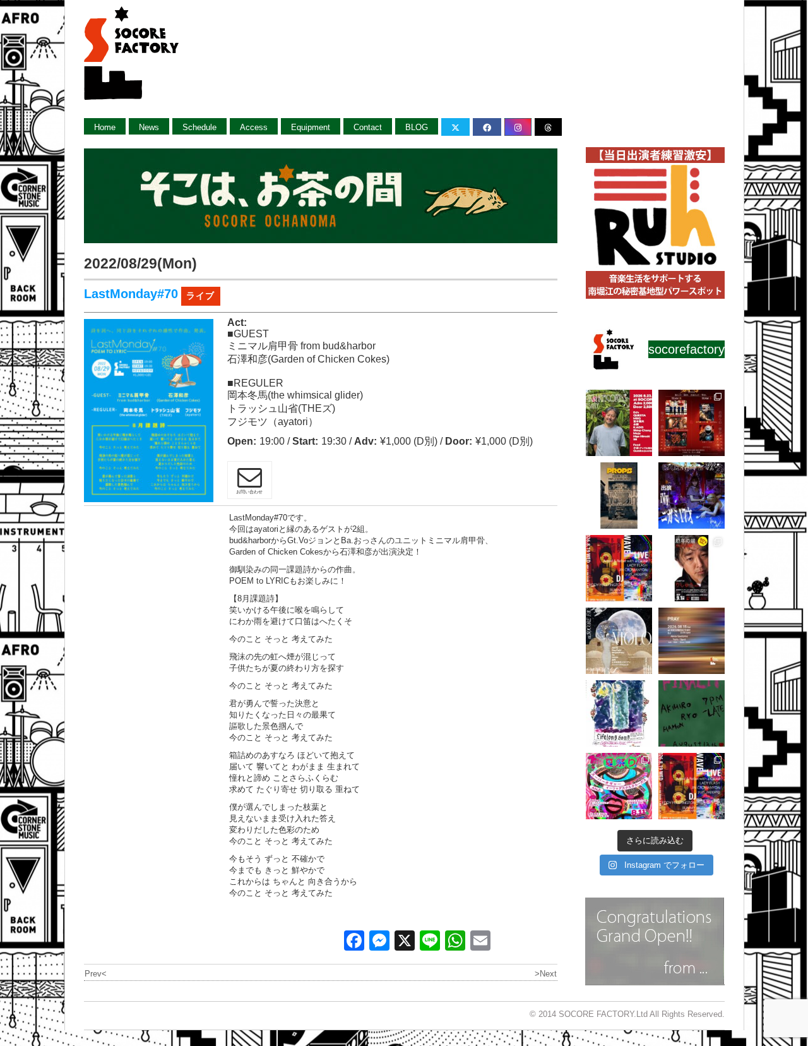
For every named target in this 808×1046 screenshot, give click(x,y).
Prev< (96, 973)
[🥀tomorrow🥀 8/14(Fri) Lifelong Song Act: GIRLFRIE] (619, 713)
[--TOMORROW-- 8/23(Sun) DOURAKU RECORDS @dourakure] (619, 423)
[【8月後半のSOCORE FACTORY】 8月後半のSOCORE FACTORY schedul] (691, 786)
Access (254, 127)
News (149, 127)
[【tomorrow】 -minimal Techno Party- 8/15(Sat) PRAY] (691, 641)
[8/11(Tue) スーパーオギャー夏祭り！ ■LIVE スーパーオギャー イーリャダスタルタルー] (619, 786)
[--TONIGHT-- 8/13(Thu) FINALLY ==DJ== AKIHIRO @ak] (691, 713)
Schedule (199, 127)
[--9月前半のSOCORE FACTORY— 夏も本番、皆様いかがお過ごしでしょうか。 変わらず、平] (691, 568)
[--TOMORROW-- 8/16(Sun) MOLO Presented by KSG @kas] (619, 641)
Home (105, 127)
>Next (546, 973)
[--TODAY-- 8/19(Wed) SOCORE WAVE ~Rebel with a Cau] (619, 568)
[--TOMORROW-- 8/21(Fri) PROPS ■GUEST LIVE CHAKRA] (619, 495)
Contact (368, 127)
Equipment (310, 127)
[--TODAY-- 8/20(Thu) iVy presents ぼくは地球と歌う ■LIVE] (691, 495)
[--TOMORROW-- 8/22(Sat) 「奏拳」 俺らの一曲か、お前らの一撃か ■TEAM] (691, 423)
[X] (404, 942)
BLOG (416, 127)
